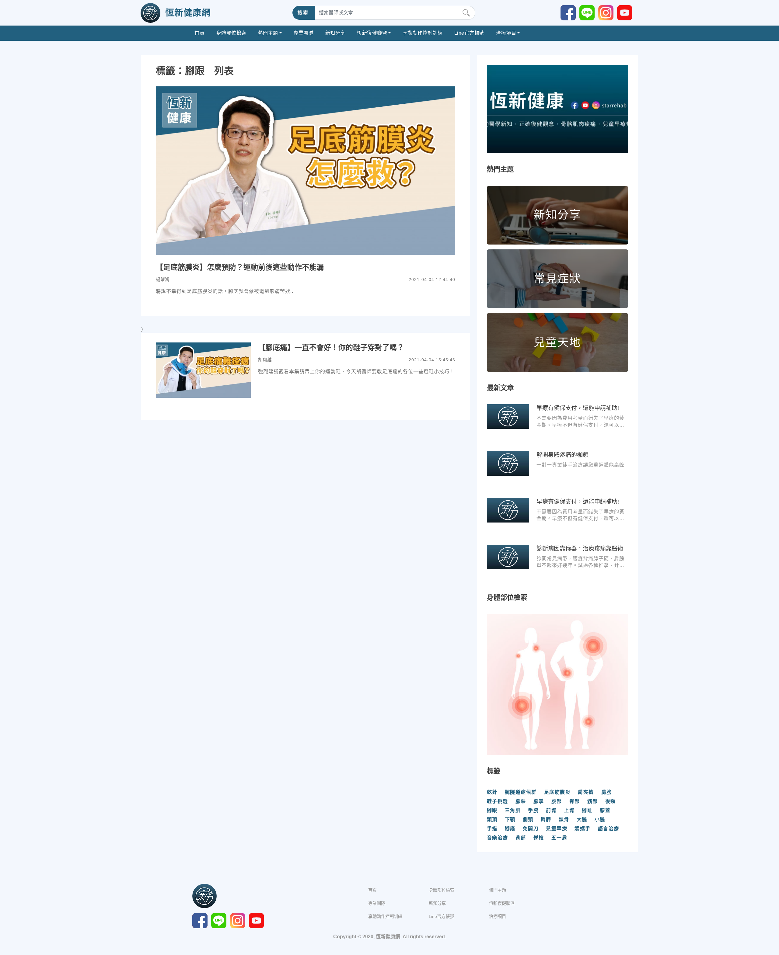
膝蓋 (605, 810)
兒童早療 (556, 828)
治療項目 (506, 33)
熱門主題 (268, 33)
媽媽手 (583, 828)
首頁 (199, 33)
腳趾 (587, 810)
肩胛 (546, 819)
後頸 (610, 801)
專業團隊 (303, 33)
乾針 (492, 792)
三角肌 (513, 810)
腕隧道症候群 (521, 792)
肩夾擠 (586, 792)
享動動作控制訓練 (423, 33)
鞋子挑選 (497, 801)
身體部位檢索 (231, 33)
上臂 (569, 810)
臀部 (574, 801)
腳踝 (520, 801)
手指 (492, 828)
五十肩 (559, 837)
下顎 (510, 819)
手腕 (533, 810)
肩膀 (606, 792)
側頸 (528, 819)
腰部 (556, 801)
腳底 (510, 828)
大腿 (582, 819)
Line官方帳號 (469, 33)
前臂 (551, 810)
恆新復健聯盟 (372, 33)
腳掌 (538, 801)
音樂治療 (497, 837)
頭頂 (492, 819)
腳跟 (492, 810)
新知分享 (335, 33)
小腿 (600, 819)
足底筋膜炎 (557, 792)
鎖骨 (564, 819)
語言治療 (608, 828)
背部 (520, 837)
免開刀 (531, 828)
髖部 (592, 801)
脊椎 (538, 837)
